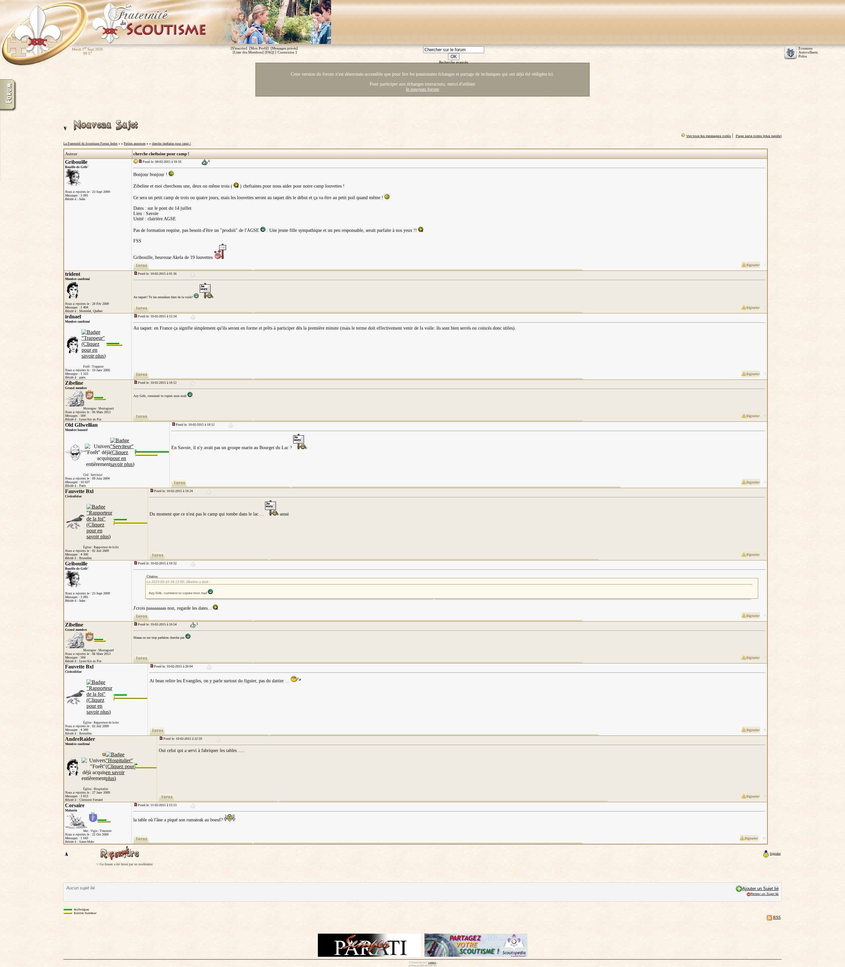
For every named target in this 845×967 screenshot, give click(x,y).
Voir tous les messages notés (708, 136)
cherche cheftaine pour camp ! (171, 143)
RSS (777, 917)
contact (432, 962)
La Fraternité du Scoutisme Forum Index (90, 143)
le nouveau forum (422, 89)
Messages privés (284, 48)
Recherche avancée (453, 62)
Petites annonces (135, 143)
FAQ (269, 52)
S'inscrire (239, 48)
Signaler (775, 853)
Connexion (286, 52)
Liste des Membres (248, 52)
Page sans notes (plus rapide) (759, 136)
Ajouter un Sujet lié (760, 888)
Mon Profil (259, 48)
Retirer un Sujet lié (765, 894)
